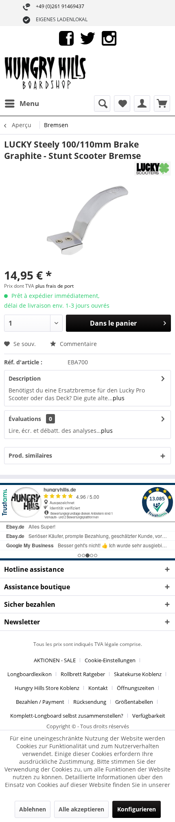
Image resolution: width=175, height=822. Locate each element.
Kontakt (98, 688)
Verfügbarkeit (148, 715)
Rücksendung (89, 701)
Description (25, 378)
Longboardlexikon (29, 674)
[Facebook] (66, 37)
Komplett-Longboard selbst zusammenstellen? (66, 715)
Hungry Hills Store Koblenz (47, 688)
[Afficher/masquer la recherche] (102, 103)
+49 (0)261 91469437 (60, 6)
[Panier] (162, 103)
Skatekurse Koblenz (138, 674)
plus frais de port (54, 285)
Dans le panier (113, 323)
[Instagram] (109, 37)
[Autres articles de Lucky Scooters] (152, 168)
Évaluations (25, 419)
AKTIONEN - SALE (55, 660)
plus (119, 398)
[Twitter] (87, 37)
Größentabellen (134, 701)
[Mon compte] (142, 103)
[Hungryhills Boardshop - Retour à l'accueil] (46, 73)
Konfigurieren (136, 809)
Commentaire (77, 344)
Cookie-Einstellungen (110, 660)
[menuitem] (21, 103)
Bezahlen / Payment (40, 701)
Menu (29, 103)
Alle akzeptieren (81, 809)
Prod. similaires (30, 455)
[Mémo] (122, 103)
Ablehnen (32, 809)
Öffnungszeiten (135, 688)
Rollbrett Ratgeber (83, 674)
